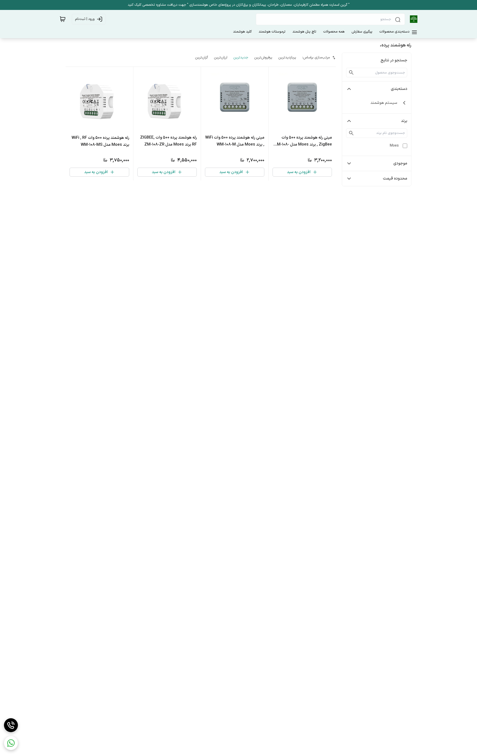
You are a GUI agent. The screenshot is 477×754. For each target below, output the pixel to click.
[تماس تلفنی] (11, 725)
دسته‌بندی (399, 89)
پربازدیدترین (287, 57)
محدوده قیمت (395, 179)
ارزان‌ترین (220, 57)
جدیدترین (240, 57)
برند (404, 121)
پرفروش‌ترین (263, 57)
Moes (394, 145)
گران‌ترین (201, 57)
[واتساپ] (11, 743)
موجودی (400, 163)
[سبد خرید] (63, 19)
